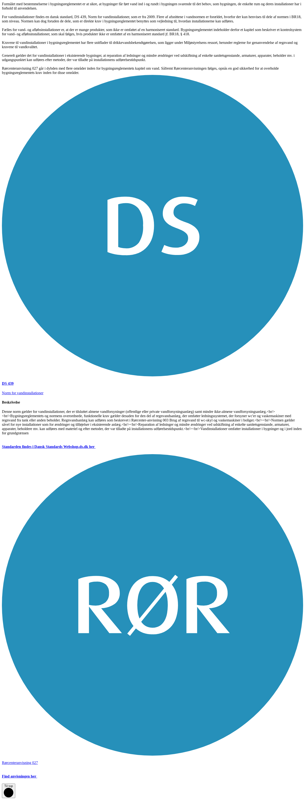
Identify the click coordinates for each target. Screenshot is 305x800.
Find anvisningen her (19, 776)
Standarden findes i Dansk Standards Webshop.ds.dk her (48, 447)
